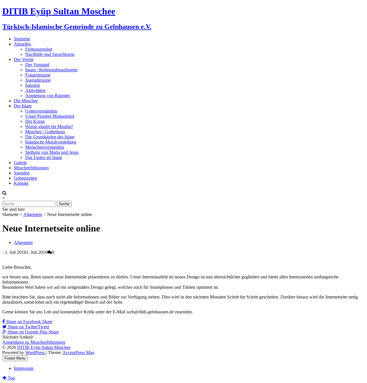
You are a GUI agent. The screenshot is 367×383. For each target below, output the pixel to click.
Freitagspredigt (38, 49)
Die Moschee (26, 100)
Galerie (20, 162)
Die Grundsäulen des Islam (49, 136)
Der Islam (23, 105)
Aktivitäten (35, 90)
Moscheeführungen (31, 167)
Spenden (22, 172)
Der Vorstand (37, 64)
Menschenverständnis (44, 147)
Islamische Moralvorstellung (50, 142)
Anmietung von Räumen (47, 95)
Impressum (24, 368)
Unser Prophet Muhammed (49, 116)
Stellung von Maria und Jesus (52, 152)
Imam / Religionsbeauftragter (51, 69)
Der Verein (24, 59)
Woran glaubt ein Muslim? (49, 126)
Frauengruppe (37, 74)
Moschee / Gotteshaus (45, 131)
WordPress (35, 352)
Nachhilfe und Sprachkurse (50, 54)
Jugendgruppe (38, 80)
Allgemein (32, 214)
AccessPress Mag (78, 352)
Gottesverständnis (41, 111)
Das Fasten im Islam (43, 157)
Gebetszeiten (25, 178)
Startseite (22, 38)
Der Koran (35, 121)
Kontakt (21, 183)
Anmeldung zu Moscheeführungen (33, 342)
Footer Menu (15, 358)
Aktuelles (22, 44)
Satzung (32, 85)
